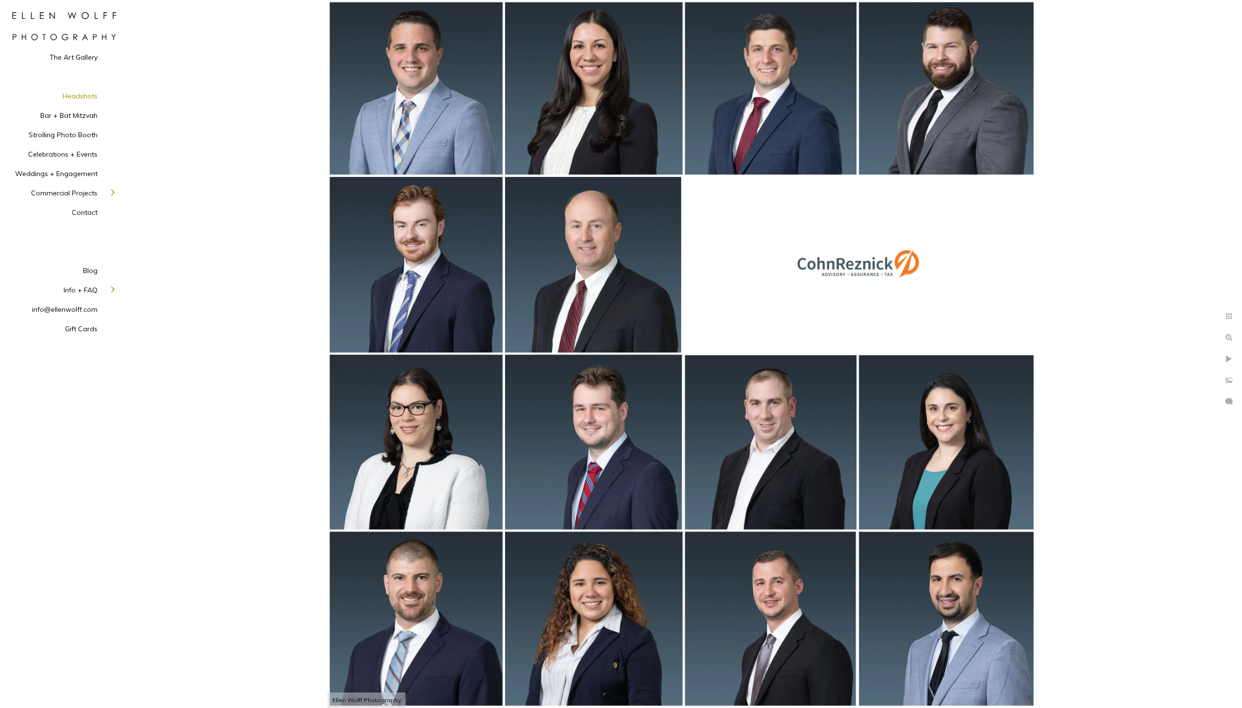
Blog (90, 270)
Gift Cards (81, 328)
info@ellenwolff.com (65, 309)
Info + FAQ (81, 290)
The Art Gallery (73, 57)
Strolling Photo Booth (63, 134)
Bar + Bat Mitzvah (69, 115)
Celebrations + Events (63, 154)
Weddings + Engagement (56, 173)
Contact (85, 212)
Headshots (80, 96)
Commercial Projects (64, 193)
